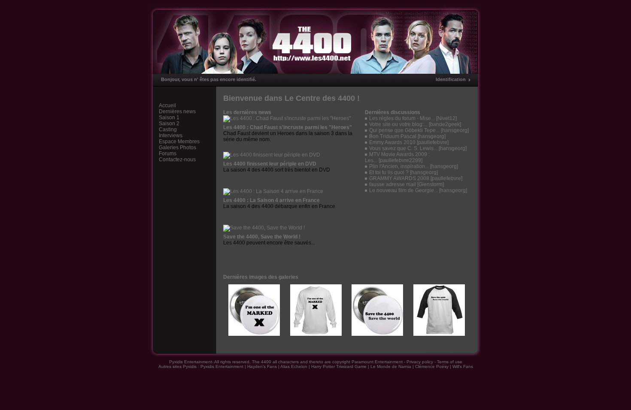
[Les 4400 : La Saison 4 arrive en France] (273, 191)
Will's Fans (462, 366)
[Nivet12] (446, 118)
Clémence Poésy (432, 366)
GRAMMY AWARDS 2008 (399, 178)
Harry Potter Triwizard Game (339, 366)
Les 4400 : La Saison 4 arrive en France (271, 200)
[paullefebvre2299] (400, 160)
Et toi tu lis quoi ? (389, 172)
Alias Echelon (293, 366)
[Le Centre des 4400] (315, 38)
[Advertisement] (417, 225)
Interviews (170, 136)
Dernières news (177, 112)
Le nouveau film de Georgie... (403, 190)
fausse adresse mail (392, 184)
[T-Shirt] (316, 334)
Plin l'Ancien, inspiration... (399, 166)
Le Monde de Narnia (390, 366)
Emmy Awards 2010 (392, 142)
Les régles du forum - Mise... (402, 118)
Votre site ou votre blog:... (398, 124)
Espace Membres (179, 142)
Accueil (167, 105)
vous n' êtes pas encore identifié (218, 79)
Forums (167, 154)
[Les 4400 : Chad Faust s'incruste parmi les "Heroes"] (287, 118)
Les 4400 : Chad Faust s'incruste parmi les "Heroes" (287, 127)
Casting (168, 130)
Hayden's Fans (262, 366)
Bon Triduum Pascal (392, 136)
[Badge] (254, 334)
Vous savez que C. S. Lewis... (403, 148)
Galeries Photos (177, 148)
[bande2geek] (445, 124)
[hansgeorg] (455, 130)
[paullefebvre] (433, 142)
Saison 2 (169, 124)
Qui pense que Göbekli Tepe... (404, 130)
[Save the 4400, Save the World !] (264, 228)
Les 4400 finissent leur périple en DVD (269, 164)
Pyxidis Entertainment (221, 366)
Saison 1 (169, 118)
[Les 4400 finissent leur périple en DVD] (271, 155)
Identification (451, 79)
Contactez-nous (177, 160)
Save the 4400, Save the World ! (261, 237)
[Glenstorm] (430, 184)
